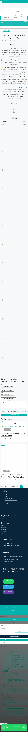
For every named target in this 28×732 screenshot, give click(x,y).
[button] (14, 366)
